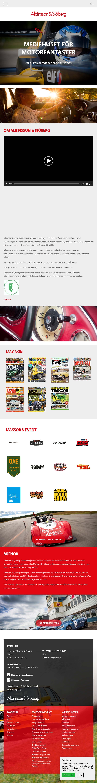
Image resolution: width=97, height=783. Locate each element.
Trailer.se (65, 722)
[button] (48, 161)
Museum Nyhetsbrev (40, 758)
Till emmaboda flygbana (48, 539)
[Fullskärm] (90, 184)
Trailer (9, 719)
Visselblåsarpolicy (14, 689)
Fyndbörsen (12, 729)
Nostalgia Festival (39, 735)
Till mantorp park (48, 623)
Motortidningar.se (69, 716)
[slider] (46, 183)
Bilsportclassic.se (68, 726)
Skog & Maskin (38, 722)
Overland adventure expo (42, 732)
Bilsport (10, 716)
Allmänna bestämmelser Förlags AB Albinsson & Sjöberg (41, 763)
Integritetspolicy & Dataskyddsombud (22, 686)
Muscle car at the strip (41, 729)
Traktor (10, 735)
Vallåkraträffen (38, 739)
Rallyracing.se (67, 735)
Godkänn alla (68, 775)
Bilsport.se (66, 719)
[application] (48, 161)
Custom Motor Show (40, 719)
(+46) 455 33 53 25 (58, 651)
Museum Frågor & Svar (41, 754)
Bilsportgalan (37, 716)
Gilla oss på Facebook (20, 680)
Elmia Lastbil (37, 742)
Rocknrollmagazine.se (70, 745)
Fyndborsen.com (68, 732)
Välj (80, 775)
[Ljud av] (86, 184)
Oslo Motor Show (39, 751)
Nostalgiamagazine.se (70, 729)
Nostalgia (11, 726)
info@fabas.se (55, 658)
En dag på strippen (39, 726)
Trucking (10, 732)
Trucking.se (66, 739)
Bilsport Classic (13, 722)
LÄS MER (7, 299)
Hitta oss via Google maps (22, 675)
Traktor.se (66, 742)
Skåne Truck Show (39, 748)
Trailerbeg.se (67, 748)
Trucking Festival (39, 745)
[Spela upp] (6, 184)
